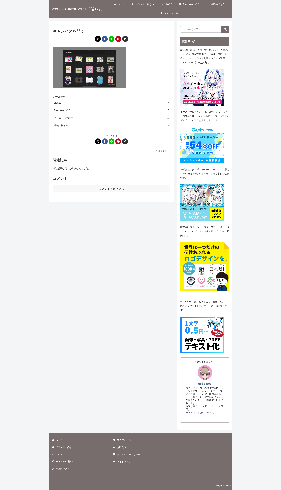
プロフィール (124, 440)
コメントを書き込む (111, 188)
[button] (125, 39)
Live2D (59, 454)
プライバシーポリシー (128, 454)
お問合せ (121, 447)
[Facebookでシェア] (105, 39)
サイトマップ (124, 461)
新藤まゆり (204, 383)
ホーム (59, 440)
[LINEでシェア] (111, 39)
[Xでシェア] (98, 39)
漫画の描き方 (63, 468)
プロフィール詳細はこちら (200, 413)
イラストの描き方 (65, 447)
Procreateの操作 (64, 461)
